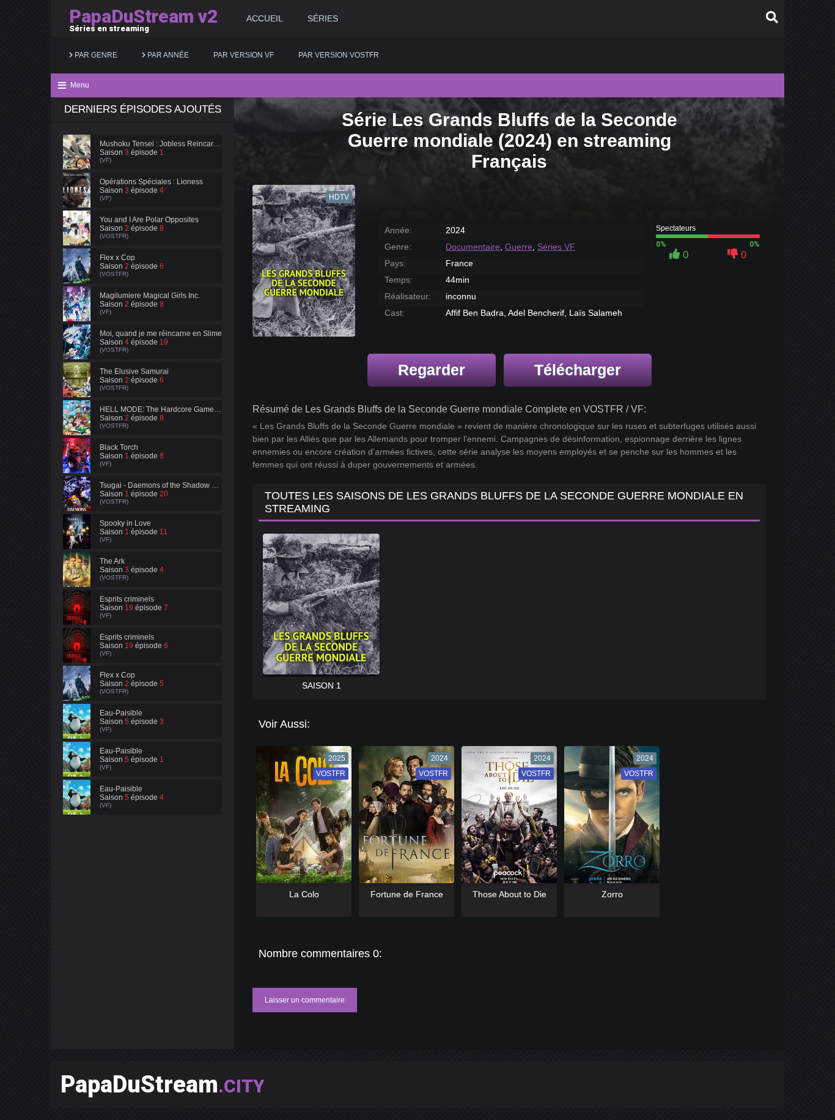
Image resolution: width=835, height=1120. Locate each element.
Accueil (264, 18)
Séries (322, 18)
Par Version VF (243, 55)
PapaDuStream (163, 1084)
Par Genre (95, 55)
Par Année (167, 55)
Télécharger (577, 369)
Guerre (518, 247)
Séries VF (556, 247)
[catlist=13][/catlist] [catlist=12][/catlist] (300, 819)
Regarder (431, 369)
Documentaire (473, 247)
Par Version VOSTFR (338, 55)
